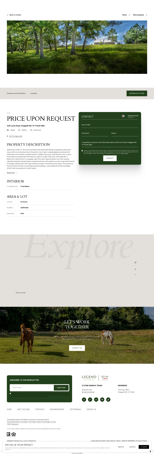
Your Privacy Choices (77, 453)
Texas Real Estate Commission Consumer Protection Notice (28, 419)
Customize (132, 447)
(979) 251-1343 (87, 390)
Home (9, 409)
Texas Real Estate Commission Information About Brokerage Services (31, 422)
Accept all (144, 447)
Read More (11, 173)
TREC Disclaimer (13, 424)
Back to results (15, 15)
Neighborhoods (57, 409)
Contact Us (77, 348)
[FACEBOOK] (84, 399)
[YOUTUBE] (102, 399)
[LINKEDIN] (96, 399)
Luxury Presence (29, 441)
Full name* (85, 133)
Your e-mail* (86, 125)
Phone (113, 133)
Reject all (121, 447)
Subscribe (61, 388)
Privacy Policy (124, 153)
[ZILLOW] (108, 399)
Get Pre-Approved (15, 136)
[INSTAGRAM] (90, 399)
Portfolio (39, 409)
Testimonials (75, 409)
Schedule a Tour (137, 93)
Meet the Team (23, 409)
